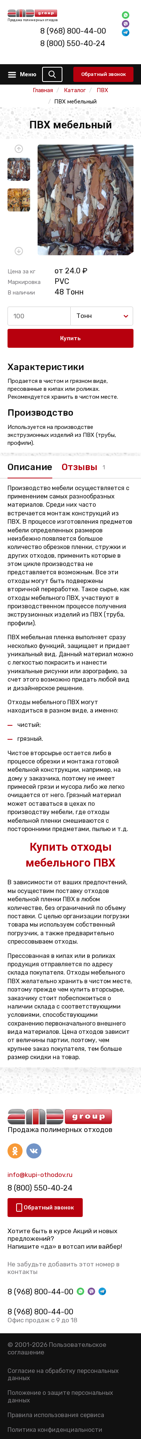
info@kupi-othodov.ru (40, 1174)
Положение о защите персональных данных (60, 1396)
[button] (19, 149)
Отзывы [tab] (79, 467)
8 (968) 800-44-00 (73, 30)
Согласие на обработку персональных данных (63, 1374)
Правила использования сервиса (56, 1415)
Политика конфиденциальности (55, 1429)
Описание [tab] (30, 467)
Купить (70, 338)
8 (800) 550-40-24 (72, 43)
